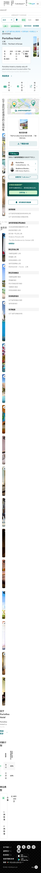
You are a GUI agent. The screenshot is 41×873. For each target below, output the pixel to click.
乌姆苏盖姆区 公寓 (15, 253)
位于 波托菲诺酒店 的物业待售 (18, 217)
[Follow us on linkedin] (29, 847)
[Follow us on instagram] (34, 847)
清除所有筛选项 (27, 25)
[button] (7, 20)
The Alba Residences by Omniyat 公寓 (21, 240)
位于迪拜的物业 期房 (15, 300)
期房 (37, 20)
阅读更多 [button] (2, 732)
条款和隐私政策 (8, 859)
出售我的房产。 (12, 4)
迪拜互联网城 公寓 (15, 263)
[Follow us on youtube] (19, 851)
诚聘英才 (6, 851)
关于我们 (6, 847)
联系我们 (6, 855)
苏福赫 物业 (12, 280)
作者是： (12, 44)
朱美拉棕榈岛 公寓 (15, 260)
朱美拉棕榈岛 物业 (15, 290)
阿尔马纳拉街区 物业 (15, 283)
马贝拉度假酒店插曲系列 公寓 (18, 227)
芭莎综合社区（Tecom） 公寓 (18, 267)
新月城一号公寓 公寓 (15, 233)
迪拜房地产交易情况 (26, 4)
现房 (29, 20)
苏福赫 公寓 (12, 257)
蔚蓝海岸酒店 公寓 (15, 230)
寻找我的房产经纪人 (6, 4)
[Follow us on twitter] (24, 847)
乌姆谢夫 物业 (13, 287)
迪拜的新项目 (13, 303)
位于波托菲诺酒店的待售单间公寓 (20, 213)
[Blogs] (31, 4)
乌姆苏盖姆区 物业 (15, 277)
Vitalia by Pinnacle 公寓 (16, 237)
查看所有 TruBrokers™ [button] (23, 177)
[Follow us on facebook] (19, 847)
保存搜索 (36, 26)
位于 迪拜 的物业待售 (15, 313)
